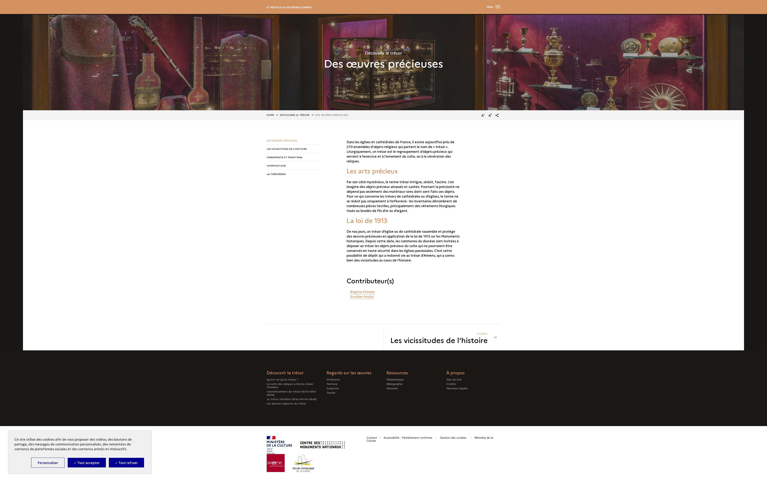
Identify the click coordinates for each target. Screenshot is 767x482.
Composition (276, 165)
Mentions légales (457, 388)
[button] (497, 115)
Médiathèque (395, 379)
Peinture (332, 384)
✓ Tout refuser (126, 462)
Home (270, 114)
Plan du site (453, 379)
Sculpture (333, 388)
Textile (331, 392)
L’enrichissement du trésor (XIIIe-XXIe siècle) (291, 393)
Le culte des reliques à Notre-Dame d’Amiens (290, 385)
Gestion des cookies (453, 437)
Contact (372, 437)
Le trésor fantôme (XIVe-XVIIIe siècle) (292, 399)
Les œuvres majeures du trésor (286, 403)
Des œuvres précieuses (282, 140)
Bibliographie (394, 384)
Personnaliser (48, 462)
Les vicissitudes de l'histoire (287, 148)
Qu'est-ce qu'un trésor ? (282, 379)
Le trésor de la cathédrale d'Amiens (289, 7)
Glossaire (392, 388)
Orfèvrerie (333, 379)
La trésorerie (276, 174)
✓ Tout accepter (87, 462)
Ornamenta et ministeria (284, 157)
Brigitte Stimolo (362, 291)
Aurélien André (362, 296)
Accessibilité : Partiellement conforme (408, 437)
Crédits (451, 384)
